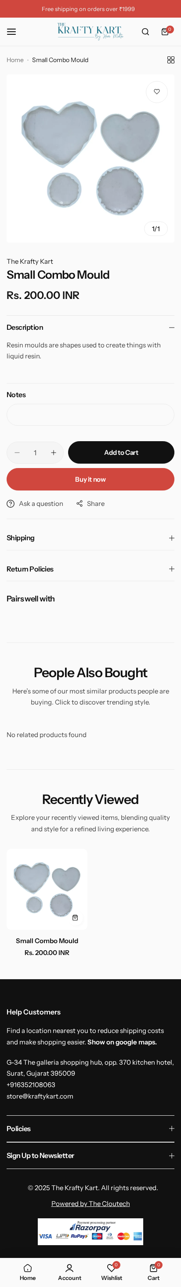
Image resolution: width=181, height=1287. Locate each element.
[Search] (145, 31)
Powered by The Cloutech (90, 1203)
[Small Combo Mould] (47, 889)
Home (15, 60)
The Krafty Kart (30, 261)
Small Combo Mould (47, 941)
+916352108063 (31, 1084)
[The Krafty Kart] (90, 32)
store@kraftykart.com (40, 1096)
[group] (90, 158)
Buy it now (90, 479)
